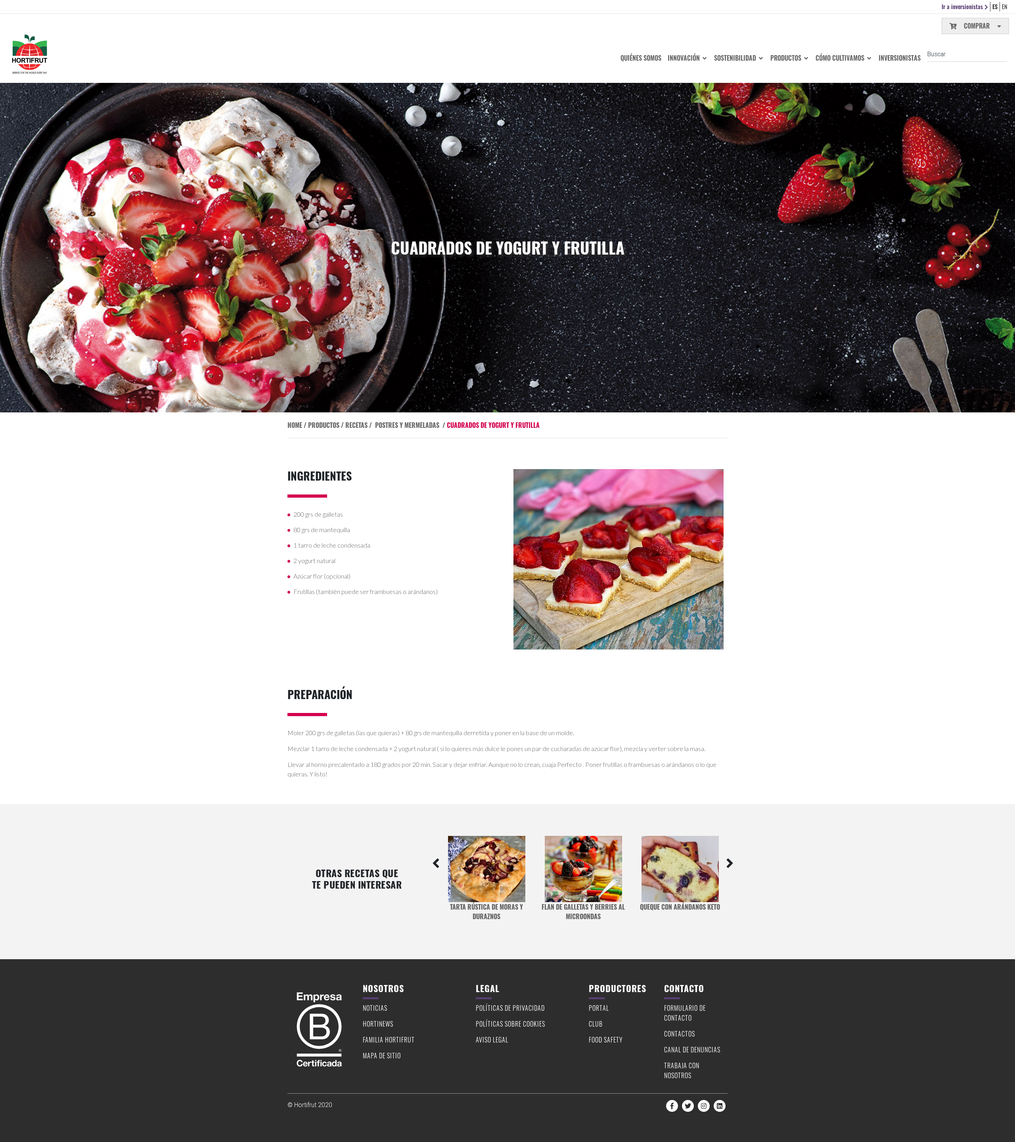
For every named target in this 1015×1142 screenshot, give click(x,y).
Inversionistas (900, 58)
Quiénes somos (640, 58)
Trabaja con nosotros (681, 1070)
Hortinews (378, 1024)
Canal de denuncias (692, 1049)
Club (596, 1024)
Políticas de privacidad (510, 1008)
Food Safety (606, 1039)
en (1004, 6)
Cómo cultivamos (841, 58)
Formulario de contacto (685, 1013)
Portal (599, 1008)
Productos (786, 58)
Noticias (375, 1008)
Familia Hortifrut (389, 1039)
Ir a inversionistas (963, 6)
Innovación (684, 58)
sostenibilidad (736, 58)
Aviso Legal (492, 1039)
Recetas (356, 425)
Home (294, 425)
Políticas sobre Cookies (510, 1024)
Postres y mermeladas (407, 425)
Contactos (679, 1034)
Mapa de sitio (382, 1055)
